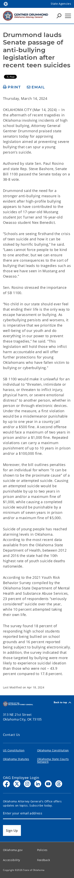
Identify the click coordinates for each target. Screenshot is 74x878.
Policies (42, 850)
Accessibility (11, 860)
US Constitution (13, 750)
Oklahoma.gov (12, 850)
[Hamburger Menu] (68, 16)
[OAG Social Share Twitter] (16, 783)
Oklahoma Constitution (53, 750)
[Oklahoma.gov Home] (5, 4)
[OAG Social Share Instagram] (27, 783)
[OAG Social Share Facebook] (6, 783)
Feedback (43, 860)
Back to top (60, 702)
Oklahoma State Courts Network (53, 760)
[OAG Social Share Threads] (58, 783)
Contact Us (11, 735)
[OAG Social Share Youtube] (48, 783)
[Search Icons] (59, 16)
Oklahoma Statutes (16, 759)
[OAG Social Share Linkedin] (37, 783)
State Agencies (61, 4)
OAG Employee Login (21, 777)
